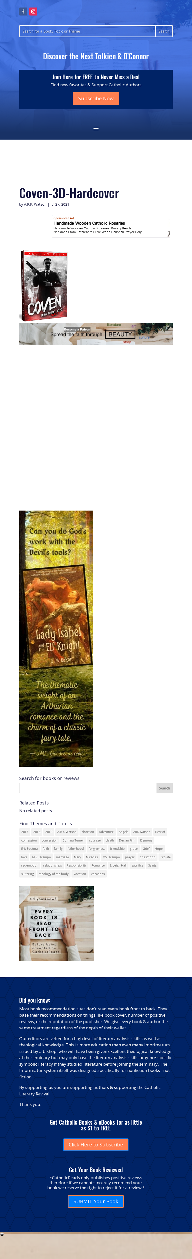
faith (46, 849)
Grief (146, 849)
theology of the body (53, 874)
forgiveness (97, 849)
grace (134, 849)
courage (95, 840)
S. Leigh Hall (118, 865)
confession (29, 840)
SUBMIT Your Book (96, 1201)
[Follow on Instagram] (33, 12)
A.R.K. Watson (35, 204)
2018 (36, 832)
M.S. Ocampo (41, 857)
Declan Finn (127, 840)
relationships (52, 865)
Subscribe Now (96, 98)
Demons (146, 840)
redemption (29, 865)
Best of (160, 832)
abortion (88, 832)
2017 (24, 832)
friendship (117, 849)
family (58, 849)
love (24, 857)
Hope (159, 849)
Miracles (92, 857)
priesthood (148, 857)
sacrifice (137, 865)
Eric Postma (29, 849)
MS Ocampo (111, 857)
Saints (152, 865)
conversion (50, 840)
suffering (27, 874)
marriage (62, 857)
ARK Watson (141, 832)
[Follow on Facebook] (23, 12)
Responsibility (76, 865)
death (110, 840)
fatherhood (76, 849)
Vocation (80, 874)
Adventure (106, 832)
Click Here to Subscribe (96, 1144)
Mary (77, 857)
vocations (98, 874)
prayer (129, 857)
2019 (48, 832)
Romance (98, 865)
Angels (123, 832)
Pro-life (165, 857)
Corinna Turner (73, 840)
